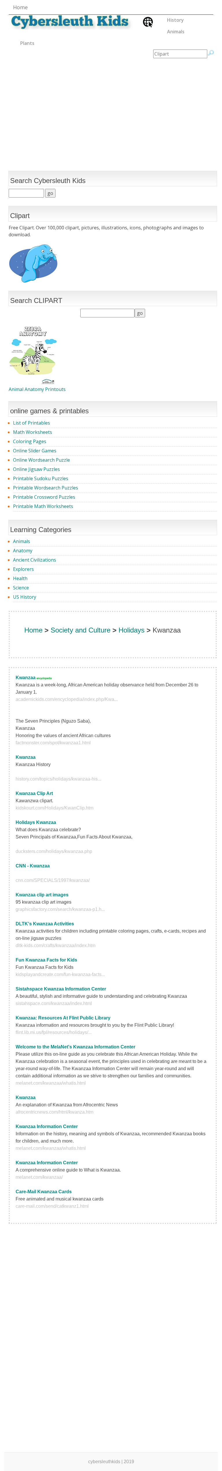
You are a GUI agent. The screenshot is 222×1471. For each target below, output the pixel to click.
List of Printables (31, 423)
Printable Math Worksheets (43, 506)
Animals (175, 31)
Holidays (132, 630)
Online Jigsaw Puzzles (36, 469)
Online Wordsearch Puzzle (41, 460)
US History (24, 597)
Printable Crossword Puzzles (44, 497)
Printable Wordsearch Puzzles (45, 488)
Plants (27, 43)
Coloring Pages (29, 441)
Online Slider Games (34, 450)
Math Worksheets (32, 432)
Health (20, 578)
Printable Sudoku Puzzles (40, 478)
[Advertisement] (111, 104)
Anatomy (22, 550)
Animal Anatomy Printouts (37, 389)
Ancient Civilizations (34, 560)
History (175, 20)
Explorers (23, 569)
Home (20, 7)
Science (21, 587)
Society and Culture (80, 630)
